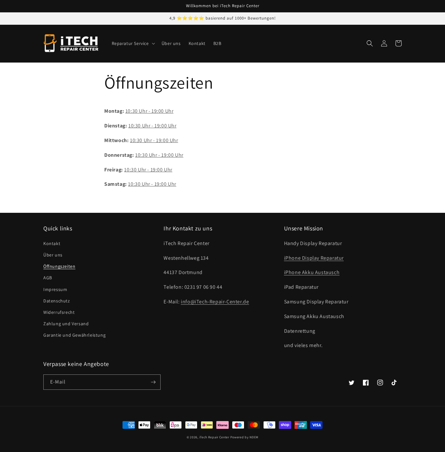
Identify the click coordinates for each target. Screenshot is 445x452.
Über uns (53, 255)
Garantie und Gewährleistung (74, 335)
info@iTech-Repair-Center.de (215, 301)
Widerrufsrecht (59, 312)
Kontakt (51, 243)
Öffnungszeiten (59, 266)
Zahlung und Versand (66, 324)
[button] (133, 43)
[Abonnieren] (153, 382)
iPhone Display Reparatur (314, 258)
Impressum (55, 289)
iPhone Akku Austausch (312, 272)
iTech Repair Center (214, 437)
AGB (47, 278)
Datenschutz (56, 301)
